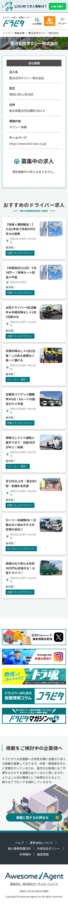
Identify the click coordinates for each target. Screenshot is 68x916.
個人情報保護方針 (19, 848)
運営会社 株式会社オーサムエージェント (34, 884)
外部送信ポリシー (48, 848)
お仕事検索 (37, 23)
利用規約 (25, 854)
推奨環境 (43, 854)
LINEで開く (57, 6)
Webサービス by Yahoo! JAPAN (34, 890)
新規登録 (49, 22)
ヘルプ (19, 842)
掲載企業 (19, 33)
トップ (6, 33)
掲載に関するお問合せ (32, 817)
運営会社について (41, 842)
